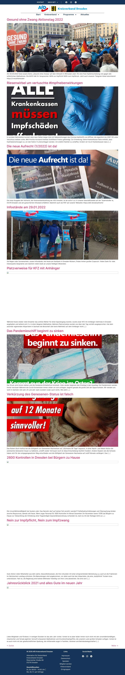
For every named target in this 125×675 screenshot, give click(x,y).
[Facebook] (66, 2)
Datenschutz (65, 658)
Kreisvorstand (66, 667)
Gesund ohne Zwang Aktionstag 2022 (35, 19)
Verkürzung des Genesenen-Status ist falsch (40, 394)
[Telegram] (76, 2)
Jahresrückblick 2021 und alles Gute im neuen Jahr (44, 583)
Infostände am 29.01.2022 (26, 207)
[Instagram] (71, 2)
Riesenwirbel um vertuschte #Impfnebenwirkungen (45, 83)
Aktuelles (85, 14)
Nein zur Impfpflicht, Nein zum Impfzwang (38, 520)
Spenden (65, 661)
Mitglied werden (66, 664)
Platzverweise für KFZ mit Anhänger (33, 268)
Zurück (10, 646)
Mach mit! (52, 2)
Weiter (115, 646)
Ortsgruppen (65, 669)
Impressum (66, 656)
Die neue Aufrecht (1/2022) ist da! (32, 146)
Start (38, 14)
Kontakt (40, 2)
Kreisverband (50, 14)
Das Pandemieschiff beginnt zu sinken (35, 331)
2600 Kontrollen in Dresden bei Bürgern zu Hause (43, 457)
